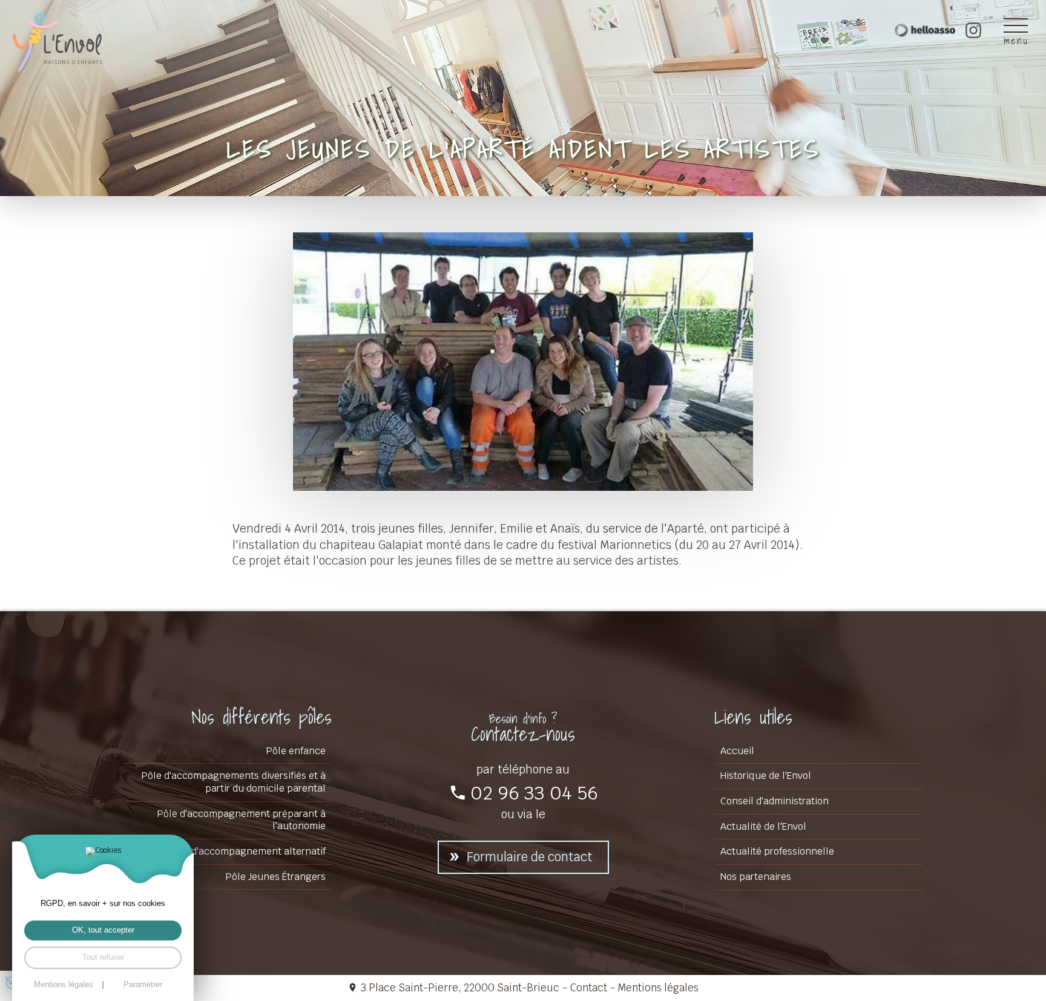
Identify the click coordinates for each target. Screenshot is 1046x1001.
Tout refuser (103, 957)
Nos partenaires (755, 876)
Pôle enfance (296, 750)
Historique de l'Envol (765, 775)
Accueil (737, 750)
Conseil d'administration (774, 801)
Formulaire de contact (530, 856)
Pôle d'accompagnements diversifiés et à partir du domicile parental (234, 782)
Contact (588, 987)
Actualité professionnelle (777, 851)
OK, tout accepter (103, 929)
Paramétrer (142, 985)
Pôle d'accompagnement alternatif (247, 851)
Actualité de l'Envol (763, 826)
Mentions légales (658, 987)
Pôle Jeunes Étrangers (276, 876)
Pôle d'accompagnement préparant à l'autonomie (241, 820)
